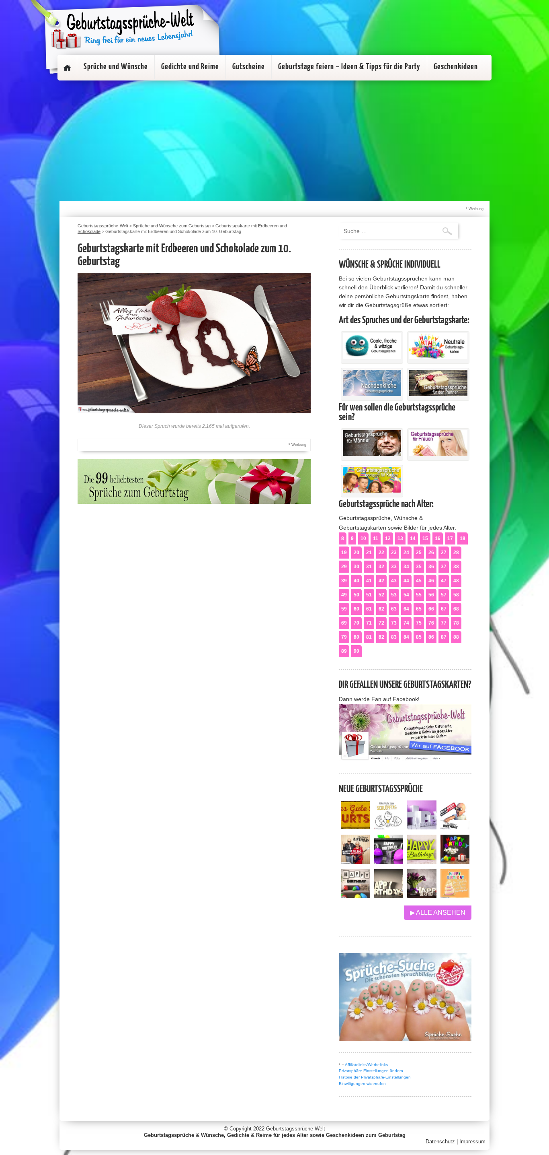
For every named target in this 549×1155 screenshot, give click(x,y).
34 (406, 566)
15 (425, 538)
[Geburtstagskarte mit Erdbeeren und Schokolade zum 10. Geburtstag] (194, 411)
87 (444, 637)
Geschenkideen (456, 67)
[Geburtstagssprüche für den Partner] (438, 394)
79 (344, 637)
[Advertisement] (274, 141)
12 (388, 538)
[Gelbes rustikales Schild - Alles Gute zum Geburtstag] (355, 827)
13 (400, 538)
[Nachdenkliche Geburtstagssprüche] (372, 394)
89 (344, 651)
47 (444, 581)
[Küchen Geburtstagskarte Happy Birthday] (389, 861)
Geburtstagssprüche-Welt (295, 1129)
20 (356, 552)
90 (356, 651)
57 (444, 595)
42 (381, 581)
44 (406, 581)
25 (419, 552)
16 (437, 538)
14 (413, 538)
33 (394, 566)
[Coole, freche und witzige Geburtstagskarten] (372, 357)
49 (344, 595)
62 (381, 609)
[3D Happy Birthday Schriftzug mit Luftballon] (421, 827)
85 (419, 637)
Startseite (67, 67)
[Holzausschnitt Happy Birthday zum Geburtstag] (421, 861)
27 (444, 552)
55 (419, 595)
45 (419, 581)
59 (344, 609)
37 (444, 566)
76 (431, 623)
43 (394, 581)
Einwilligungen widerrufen (362, 1083)
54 (406, 595)
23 (394, 552)
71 (369, 623)
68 (456, 609)
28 (456, 552)
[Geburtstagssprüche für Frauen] (438, 454)
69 (344, 623)
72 (381, 623)
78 (456, 623)
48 (456, 581)
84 (406, 637)
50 (356, 595)
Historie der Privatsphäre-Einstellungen (375, 1077)
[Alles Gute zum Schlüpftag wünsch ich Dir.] (389, 827)
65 (419, 609)
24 (406, 552)
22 (381, 552)
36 (431, 566)
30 (356, 566)
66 (431, 609)
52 (381, 595)
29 (344, 566)
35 (419, 566)
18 (462, 538)
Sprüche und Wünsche (116, 67)
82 (381, 637)
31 (369, 566)
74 (406, 623)
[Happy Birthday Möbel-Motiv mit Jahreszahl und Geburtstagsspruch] (389, 896)
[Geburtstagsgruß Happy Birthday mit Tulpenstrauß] (421, 896)
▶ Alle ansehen (437, 912)
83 (394, 637)
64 (406, 609)
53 (394, 595)
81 (369, 637)
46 (431, 581)
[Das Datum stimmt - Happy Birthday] (455, 896)
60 (356, 609)
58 (456, 595)
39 (344, 581)
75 (419, 623)
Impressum (472, 1141)
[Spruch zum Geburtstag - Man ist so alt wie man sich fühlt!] (355, 861)
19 (344, 552)
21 (369, 552)
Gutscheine (248, 67)
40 (356, 581)
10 (363, 538)
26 (431, 552)
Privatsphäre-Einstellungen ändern (371, 1070)
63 (394, 609)
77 (444, 623)
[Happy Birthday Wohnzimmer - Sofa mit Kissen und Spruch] (355, 896)
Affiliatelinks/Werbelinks (366, 1064)
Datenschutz (440, 1141)
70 (356, 623)
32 (381, 566)
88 (456, 637)
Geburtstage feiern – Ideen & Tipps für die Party (349, 67)
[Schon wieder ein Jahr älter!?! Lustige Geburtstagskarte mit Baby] (455, 827)
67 (444, 609)
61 (369, 609)
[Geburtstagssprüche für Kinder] (372, 490)
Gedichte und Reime (190, 67)
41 (369, 581)
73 (394, 623)
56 (431, 595)
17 (450, 538)
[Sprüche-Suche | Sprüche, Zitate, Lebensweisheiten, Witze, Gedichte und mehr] (405, 1038)
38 (456, 566)
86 (431, 637)
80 (356, 637)
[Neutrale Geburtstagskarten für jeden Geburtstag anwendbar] (438, 357)
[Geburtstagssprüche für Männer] (372, 454)
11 (375, 538)
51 (369, 595)
